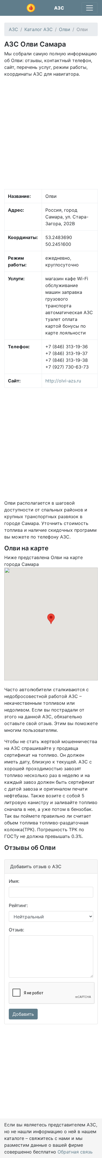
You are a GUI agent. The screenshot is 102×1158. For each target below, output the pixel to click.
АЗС (59, 8)
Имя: (14, 881)
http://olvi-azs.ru (63, 381)
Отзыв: (16, 929)
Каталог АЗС (38, 29)
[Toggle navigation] (89, 8)
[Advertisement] (51, 132)
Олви (64, 29)
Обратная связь (75, 1152)
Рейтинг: (18, 905)
